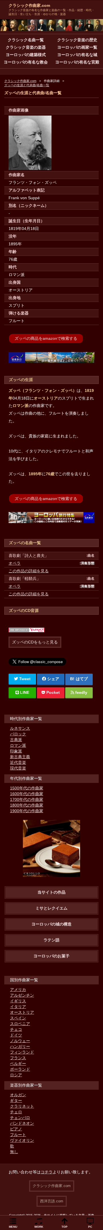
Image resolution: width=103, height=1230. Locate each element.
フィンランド (22, 1052)
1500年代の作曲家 (26, 788)
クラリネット (22, 1106)
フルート (18, 1134)
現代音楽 (18, 768)
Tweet (25, 678)
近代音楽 (18, 762)
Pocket (53, 692)
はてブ (82, 678)
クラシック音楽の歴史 (77, 40)
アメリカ (18, 989)
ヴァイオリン (22, 1140)
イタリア (18, 1006)
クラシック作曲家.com (29, 5)
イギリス (18, 1001)
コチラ (47, 1172)
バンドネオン (22, 1123)
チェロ (16, 1112)
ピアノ (16, 1129)
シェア (53, 678)
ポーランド (20, 1069)
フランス (18, 1058)
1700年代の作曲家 (26, 799)
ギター (16, 1100)
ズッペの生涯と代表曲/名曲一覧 (26, 85)
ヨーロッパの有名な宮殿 (77, 62)
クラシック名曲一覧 (26, 40)
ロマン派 (18, 745)
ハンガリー (20, 1046)
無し (14, 1151)
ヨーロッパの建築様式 (26, 54)
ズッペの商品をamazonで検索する (46, 338)
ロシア (16, 1075)
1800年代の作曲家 (26, 805)
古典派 (16, 739)
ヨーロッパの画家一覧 (77, 47)
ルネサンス (20, 728)
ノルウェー (20, 1040)
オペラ (15, 563)
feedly (81, 692)
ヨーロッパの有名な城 (77, 54)
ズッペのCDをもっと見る (35, 642)
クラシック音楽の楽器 (26, 47)
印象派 (16, 751)
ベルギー (18, 1063)
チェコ (16, 1029)
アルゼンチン (22, 995)
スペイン (18, 1018)
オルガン (18, 1095)
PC (90, 1226)
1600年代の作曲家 (26, 793)
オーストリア (22, 1012)
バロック (18, 734)
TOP (65, 1226)
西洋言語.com (51, 1201)
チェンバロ (20, 1117)
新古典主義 (20, 756)
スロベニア (20, 1023)
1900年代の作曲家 (26, 811)
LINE (24, 692)
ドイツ (16, 1035)
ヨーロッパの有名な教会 (26, 62)
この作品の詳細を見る (29, 571)
